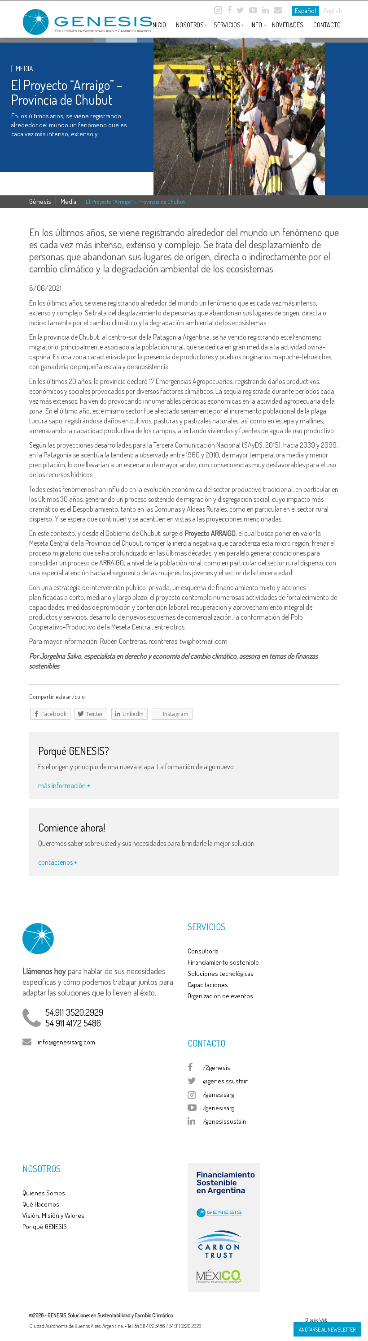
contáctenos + (57, 862)
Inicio (158, 25)
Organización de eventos (220, 996)
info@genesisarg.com (66, 1042)
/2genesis (216, 1067)
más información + (64, 785)
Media (68, 201)
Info (256, 25)
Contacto (327, 25)
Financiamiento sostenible (223, 962)
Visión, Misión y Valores (53, 1215)
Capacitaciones (208, 984)
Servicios (227, 25)
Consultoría (203, 951)
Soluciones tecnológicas (221, 973)
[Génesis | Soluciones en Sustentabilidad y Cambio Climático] (78, 19)
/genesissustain (224, 1121)
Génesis (40, 201)
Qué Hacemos (40, 1204)
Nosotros (190, 25)
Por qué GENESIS (44, 1226)
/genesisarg (218, 1094)
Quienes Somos (43, 1193)
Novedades (287, 25)
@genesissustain (226, 1081)
